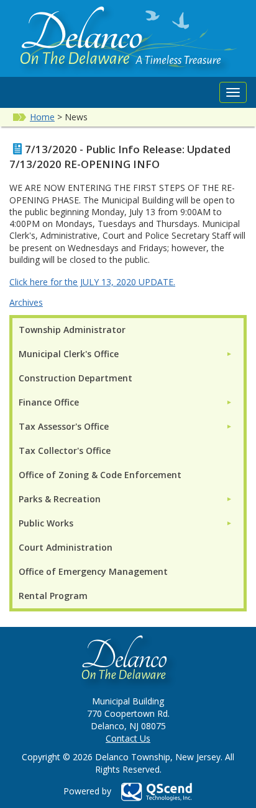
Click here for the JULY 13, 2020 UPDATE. (92, 282)
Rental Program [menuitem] (53, 596)
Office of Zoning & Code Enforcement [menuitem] (100, 475)
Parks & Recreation (60, 499)
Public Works (46, 523)
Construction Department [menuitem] (75, 378)
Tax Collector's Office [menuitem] (65, 450)
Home (42, 117)
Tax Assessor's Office (64, 426)
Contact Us (128, 738)
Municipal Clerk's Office (69, 354)
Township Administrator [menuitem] (72, 329)
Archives (26, 302)
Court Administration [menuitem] (65, 547)
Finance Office (49, 402)
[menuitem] (125, 353)
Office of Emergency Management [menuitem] (93, 571)
